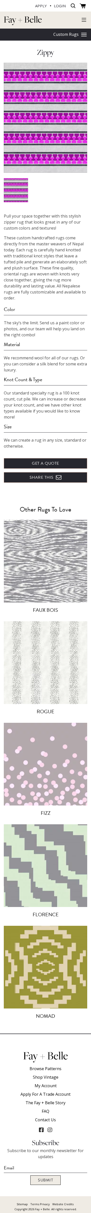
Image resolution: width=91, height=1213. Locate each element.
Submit (45, 1180)
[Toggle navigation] (84, 19)
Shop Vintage (45, 1077)
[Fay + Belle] (23, 20)
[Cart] (83, 6)
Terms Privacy (40, 1204)
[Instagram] (50, 1129)
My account (46, 1085)
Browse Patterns (45, 1068)
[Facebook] (41, 1129)
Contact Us (45, 1120)
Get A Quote (45, 463)
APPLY (41, 5)
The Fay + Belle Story (45, 1102)
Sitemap (22, 1204)
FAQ (45, 1111)
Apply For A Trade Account (45, 1094)
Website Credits (63, 1204)
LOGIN (60, 5)
